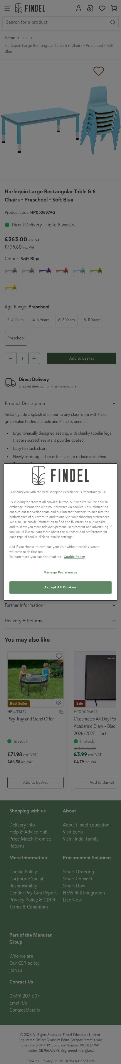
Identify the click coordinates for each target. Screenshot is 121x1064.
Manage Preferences (60, 573)
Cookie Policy (74, 557)
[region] (60, 532)
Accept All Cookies (60, 587)
